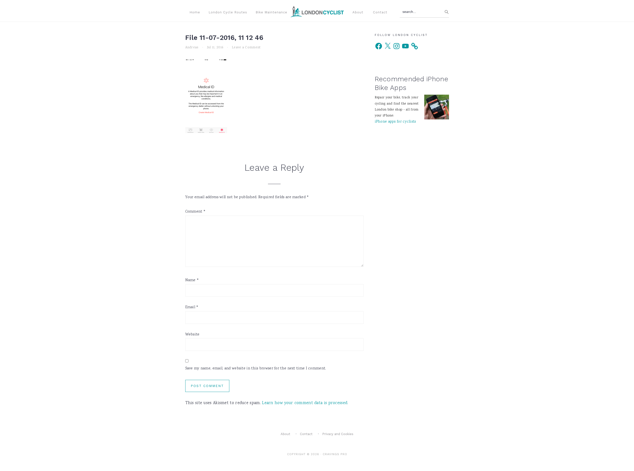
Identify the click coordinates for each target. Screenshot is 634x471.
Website (192, 334)
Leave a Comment (246, 47)
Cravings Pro (335, 454)
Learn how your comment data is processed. (305, 403)
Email (192, 307)
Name (192, 280)
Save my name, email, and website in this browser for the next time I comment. (255, 368)
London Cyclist (317, 11)
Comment (195, 212)
